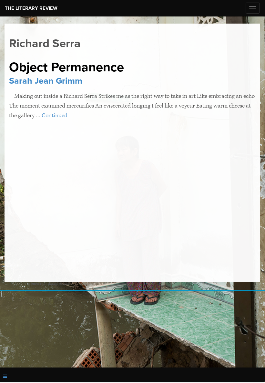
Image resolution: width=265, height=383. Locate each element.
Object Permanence (66, 67)
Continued (54, 115)
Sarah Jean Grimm (45, 81)
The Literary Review (31, 8)
